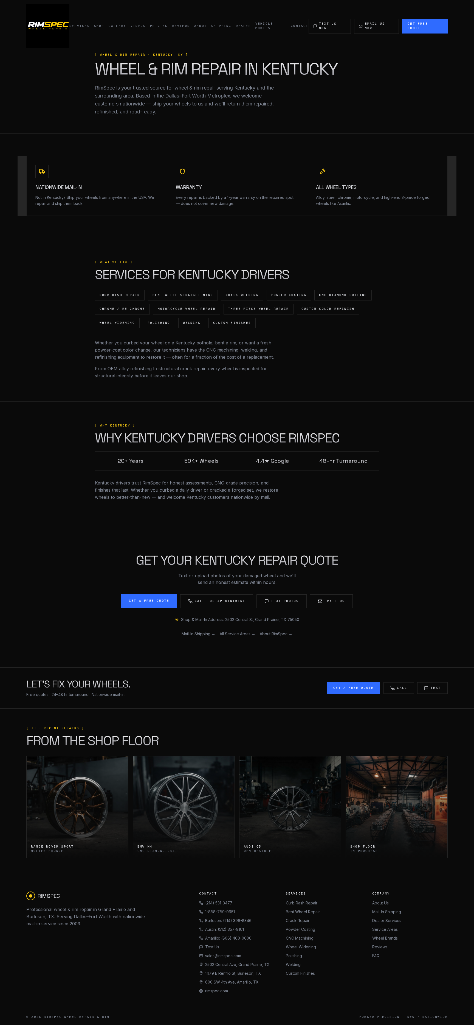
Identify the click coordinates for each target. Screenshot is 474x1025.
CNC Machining (300, 938)
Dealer (243, 26)
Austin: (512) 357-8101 (224, 929)
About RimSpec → (276, 633)
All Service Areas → (237, 633)
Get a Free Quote (149, 601)
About (200, 26)
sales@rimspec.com (223, 955)
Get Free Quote (418, 26)
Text (436, 688)
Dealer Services (386, 920)
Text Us (212, 947)
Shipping (221, 26)
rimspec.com (216, 990)
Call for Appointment (220, 601)
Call (402, 688)
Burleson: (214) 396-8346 (228, 920)
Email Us (335, 601)
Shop (99, 26)
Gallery (117, 26)
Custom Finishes (300, 973)
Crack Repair (297, 920)
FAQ (376, 955)
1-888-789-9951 (220, 911)
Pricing (159, 26)
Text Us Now (328, 26)
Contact (299, 26)
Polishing (294, 955)
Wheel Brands (385, 938)
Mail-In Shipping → (198, 633)
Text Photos (285, 601)
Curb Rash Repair (301, 903)
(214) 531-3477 (218, 903)
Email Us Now (375, 26)
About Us (380, 903)
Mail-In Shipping (386, 911)
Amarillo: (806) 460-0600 (228, 938)
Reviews (181, 26)
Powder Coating (300, 929)
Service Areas (385, 929)
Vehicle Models (264, 26)
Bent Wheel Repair (303, 911)
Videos (138, 26)
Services (79, 26)
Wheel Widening (301, 947)
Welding (293, 964)
